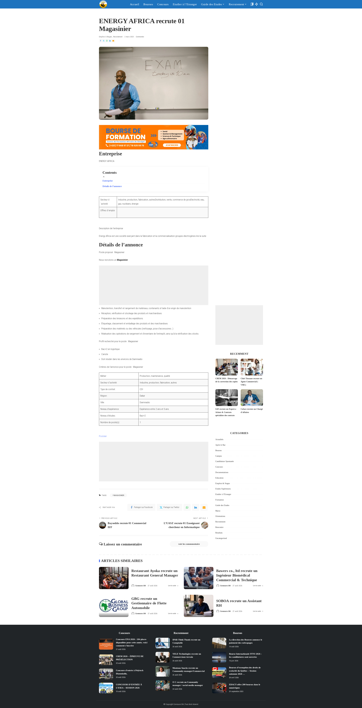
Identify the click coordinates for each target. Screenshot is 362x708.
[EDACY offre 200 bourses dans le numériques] (219, 688)
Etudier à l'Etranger (223, 494)
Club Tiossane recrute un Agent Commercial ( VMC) (251, 381)
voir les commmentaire (189, 544)
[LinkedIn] (110, 41)
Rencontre (219, 527)
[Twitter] (103, 41)
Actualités (219, 439)
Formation (219, 500)
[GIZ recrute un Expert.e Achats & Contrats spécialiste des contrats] (226, 397)
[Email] (113, 41)
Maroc (217, 511)
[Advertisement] (153, 285)
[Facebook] (100, 41)
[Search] (261, 4)
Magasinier (119, 495)
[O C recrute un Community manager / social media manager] (163, 685)
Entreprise (108, 181)
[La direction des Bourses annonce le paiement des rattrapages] (219, 643)
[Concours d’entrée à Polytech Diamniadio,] (106, 674)
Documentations (221, 472)
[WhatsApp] (106, 41)
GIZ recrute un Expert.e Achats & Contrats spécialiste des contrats (225, 412)
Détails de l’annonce (112, 186)
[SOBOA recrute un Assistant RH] (198, 606)
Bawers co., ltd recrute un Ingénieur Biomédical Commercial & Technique (236, 575)
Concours (219, 467)
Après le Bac (220, 445)
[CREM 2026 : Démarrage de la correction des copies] (226, 367)
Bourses (218, 450)
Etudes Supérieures (223, 489)
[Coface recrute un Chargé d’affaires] (252, 397)
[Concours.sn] (103, 4)
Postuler (103, 436)
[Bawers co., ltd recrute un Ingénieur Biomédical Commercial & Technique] (198, 578)
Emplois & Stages (105, 37)
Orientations (220, 516)
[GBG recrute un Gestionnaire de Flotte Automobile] (114, 606)
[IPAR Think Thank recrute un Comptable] (163, 643)
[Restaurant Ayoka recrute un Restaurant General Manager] (114, 578)
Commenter (140, 37)
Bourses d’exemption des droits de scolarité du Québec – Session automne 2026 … (245, 670)
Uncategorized (221, 538)
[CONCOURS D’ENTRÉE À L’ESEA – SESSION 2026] (106, 688)
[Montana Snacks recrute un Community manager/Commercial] (163, 671)
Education (219, 478)
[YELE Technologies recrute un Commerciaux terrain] (163, 657)
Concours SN (140, 586)
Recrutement (117, 37)
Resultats (218, 533)
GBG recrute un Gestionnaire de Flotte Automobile (149, 603)
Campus (218, 456)
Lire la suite (172, 586)
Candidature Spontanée (224, 461)
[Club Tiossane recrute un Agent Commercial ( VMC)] (252, 367)
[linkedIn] (195, 507)
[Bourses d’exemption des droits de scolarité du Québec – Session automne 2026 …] (219, 672)
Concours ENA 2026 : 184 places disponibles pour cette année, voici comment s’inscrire (131, 642)
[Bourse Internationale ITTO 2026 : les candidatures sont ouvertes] (219, 657)
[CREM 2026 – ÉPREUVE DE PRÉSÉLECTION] (106, 659)
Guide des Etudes (222, 505)
